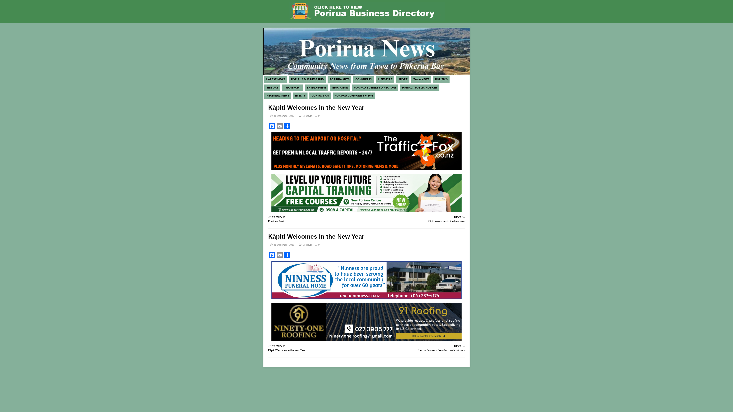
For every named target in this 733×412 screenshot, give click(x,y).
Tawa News (421, 79)
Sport (403, 79)
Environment (316, 87)
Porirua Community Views (354, 95)
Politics (441, 79)
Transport (292, 87)
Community (363, 79)
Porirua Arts (340, 79)
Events (300, 95)
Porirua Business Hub (307, 79)
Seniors (272, 87)
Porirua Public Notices (420, 87)
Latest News (275, 79)
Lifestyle (385, 79)
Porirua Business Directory (375, 87)
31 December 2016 (284, 115)
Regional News (277, 95)
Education (340, 87)
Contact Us (320, 95)
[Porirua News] (366, 73)
